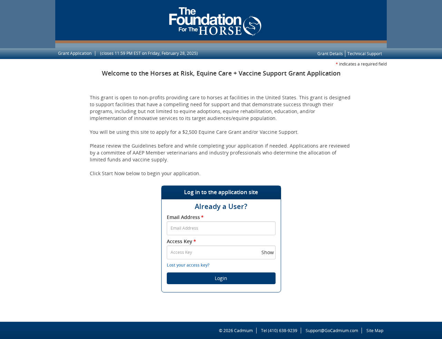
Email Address (185, 217)
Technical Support (364, 54)
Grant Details (330, 54)
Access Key (181, 241)
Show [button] (267, 252)
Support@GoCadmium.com (334, 330)
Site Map (374, 330)
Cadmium (243, 330)
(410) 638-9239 (282, 330)
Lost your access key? (188, 265)
